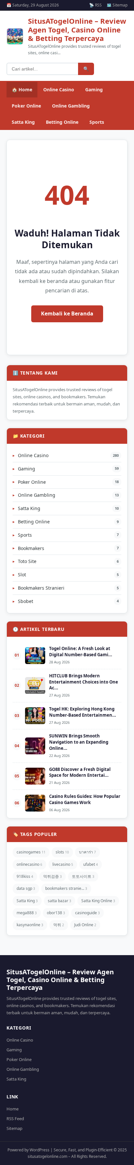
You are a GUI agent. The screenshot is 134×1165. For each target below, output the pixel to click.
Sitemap (14, 1128)
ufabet (90, 864)
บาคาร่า (87, 852)
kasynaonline (30, 925)
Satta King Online (98, 900)
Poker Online (26, 106)
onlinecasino (29, 864)
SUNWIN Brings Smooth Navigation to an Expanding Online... (78, 742)
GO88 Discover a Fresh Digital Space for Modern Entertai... (80, 772)
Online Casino (58, 89)
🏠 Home (22, 89)
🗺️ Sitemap (117, 5)
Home (13, 1109)
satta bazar (59, 900)
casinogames (31, 852)
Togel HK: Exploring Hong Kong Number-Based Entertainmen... (82, 712)
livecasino (62, 864)
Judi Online (85, 925)
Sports (96, 122)
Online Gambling (71, 106)
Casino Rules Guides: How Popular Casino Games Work (84, 799)
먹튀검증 (52, 876)
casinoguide (87, 912)
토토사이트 (83, 876)
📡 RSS (95, 5)
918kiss (25, 876)
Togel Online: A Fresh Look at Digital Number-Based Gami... (80, 652)
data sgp (26, 888)
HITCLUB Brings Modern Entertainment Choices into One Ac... (83, 682)
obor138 (56, 912)
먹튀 (58, 925)
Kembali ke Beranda (67, 313)
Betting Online (62, 122)
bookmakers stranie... (66, 888)
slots (62, 852)
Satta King (23, 122)
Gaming (94, 89)
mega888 (27, 912)
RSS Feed (15, 1118)
